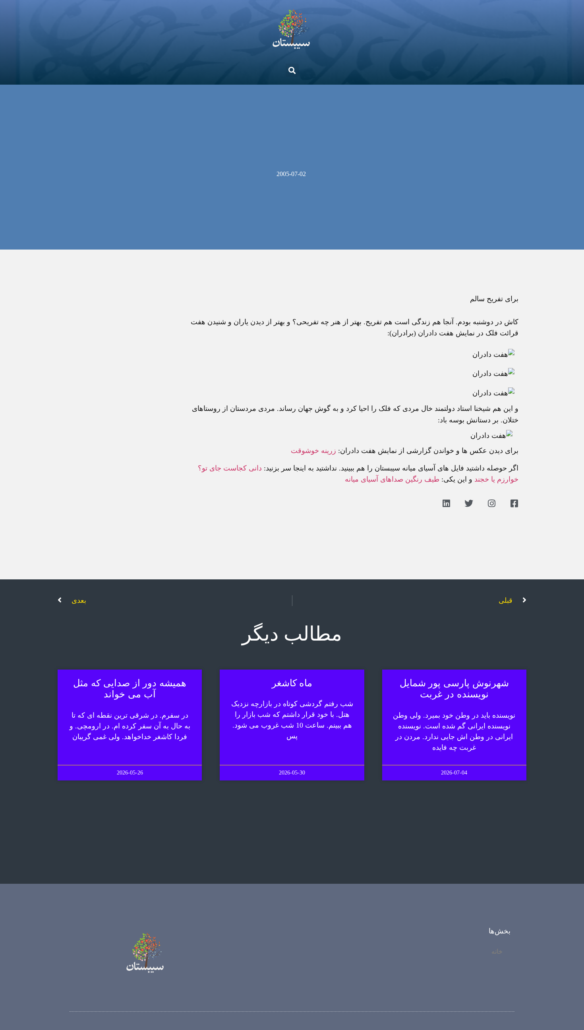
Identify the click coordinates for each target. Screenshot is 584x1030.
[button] (292, 70)
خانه (497, 951)
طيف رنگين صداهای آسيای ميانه (392, 479)
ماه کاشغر (292, 683)
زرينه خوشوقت (313, 451)
